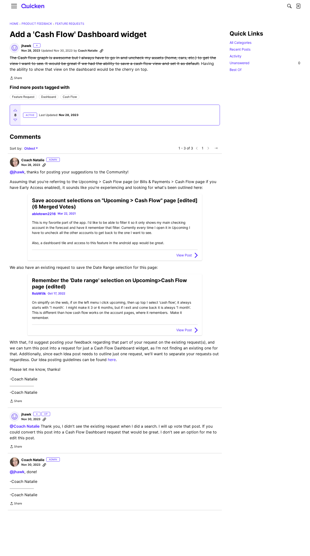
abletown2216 (44, 214)
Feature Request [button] (23, 97)
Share (16, 78)
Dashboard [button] (48, 97)
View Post (184, 255)
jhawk (26, 46)
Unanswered (265, 63)
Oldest (30, 148)
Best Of (235, 70)
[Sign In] (298, 6)
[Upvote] (15, 110)
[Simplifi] (33, 6)
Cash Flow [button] (70, 97)
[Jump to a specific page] (216, 148)
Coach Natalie (88, 50)
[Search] (289, 6)
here (112, 359)
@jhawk (17, 172)
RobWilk (39, 293)
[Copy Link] (101, 50)
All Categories (240, 42)
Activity (235, 56)
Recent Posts (240, 49)
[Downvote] (15, 120)
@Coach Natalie (24, 426)
